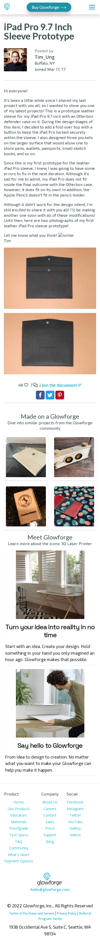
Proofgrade (18, 828)
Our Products (19, 808)
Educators (18, 815)
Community (18, 848)
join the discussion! (59, 384)
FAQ (18, 841)
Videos (75, 834)
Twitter (75, 815)
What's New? (18, 854)
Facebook (75, 802)
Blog (50, 841)
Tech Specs (18, 834)
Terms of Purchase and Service (31, 913)
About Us (49, 802)
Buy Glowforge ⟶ (49, 7)
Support (49, 834)
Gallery (75, 828)
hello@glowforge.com (50, 889)
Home (19, 802)
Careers (50, 808)
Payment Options (18, 861)
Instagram (75, 808)
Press (50, 828)
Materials (18, 821)
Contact (49, 815)
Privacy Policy (66, 913)
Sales (50, 821)
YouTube (75, 821)
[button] (26, 457)
